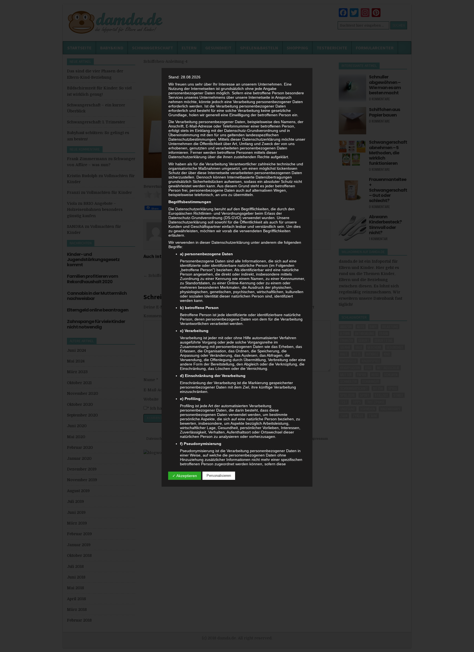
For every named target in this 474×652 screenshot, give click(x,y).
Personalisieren (219, 476)
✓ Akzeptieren (184, 476)
